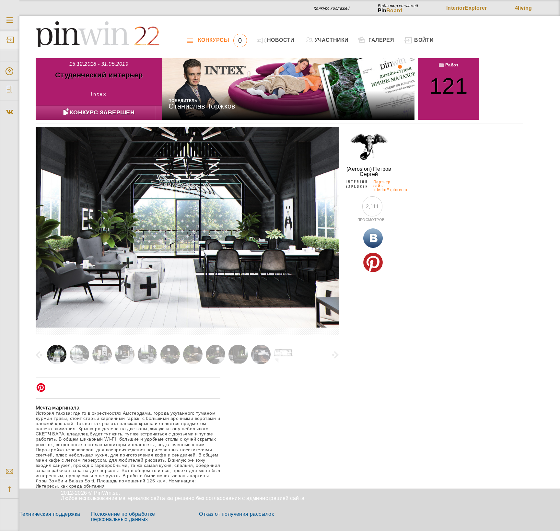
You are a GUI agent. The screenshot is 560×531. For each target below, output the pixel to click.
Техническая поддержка (49, 514)
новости (281, 40)
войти (424, 40)
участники (332, 40)
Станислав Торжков (202, 106)
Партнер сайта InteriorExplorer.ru (382, 185)
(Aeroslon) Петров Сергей (368, 171)
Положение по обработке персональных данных (123, 516)
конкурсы (220, 40)
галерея (381, 40)
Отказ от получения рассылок (236, 514)
